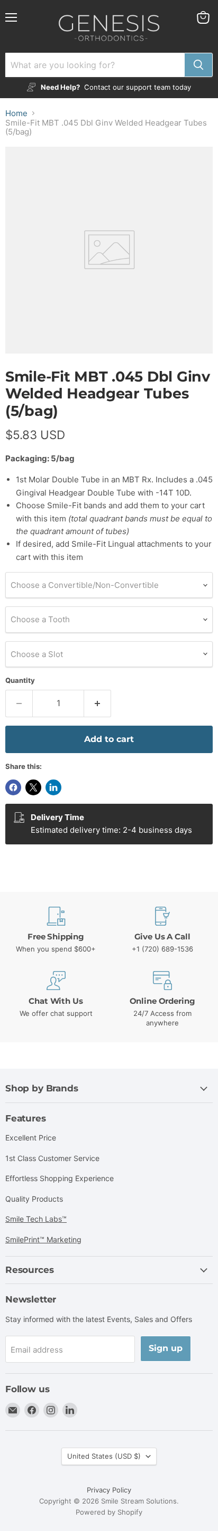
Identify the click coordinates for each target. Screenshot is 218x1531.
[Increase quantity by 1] (97, 703)
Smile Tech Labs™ (36, 1218)
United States (104, 1456)
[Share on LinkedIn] (53, 787)
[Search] (198, 65)
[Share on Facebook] (13, 787)
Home (16, 113)
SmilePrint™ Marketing (43, 1239)
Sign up (166, 1348)
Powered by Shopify (109, 1512)
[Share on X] (33, 787)
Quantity (20, 680)
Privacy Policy (109, 1490)
